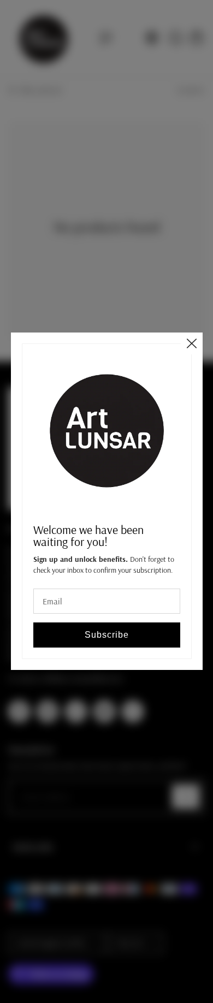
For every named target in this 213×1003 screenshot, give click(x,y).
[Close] (192, 343)
